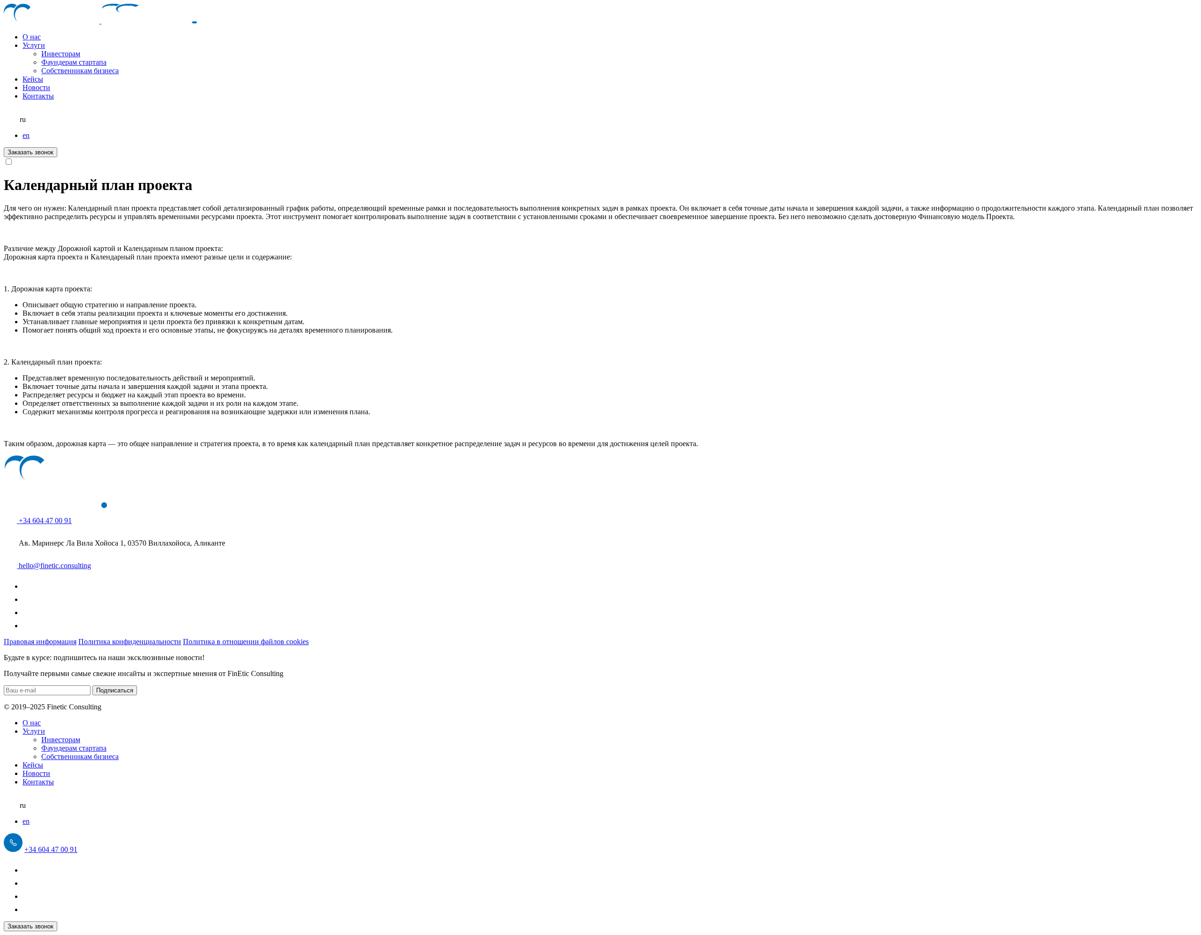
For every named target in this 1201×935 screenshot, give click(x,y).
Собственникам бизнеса (80, 71)
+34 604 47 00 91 (50, 849)
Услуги (34, 45)
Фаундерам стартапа (73, 62)
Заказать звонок (30, 152)
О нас (32, 37)
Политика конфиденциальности (129, 642)
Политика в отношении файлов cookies (246, 642)
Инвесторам (60, 54)
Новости (36, 87)
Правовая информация (40, 642)
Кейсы (33, 79)
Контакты (38, 96)
